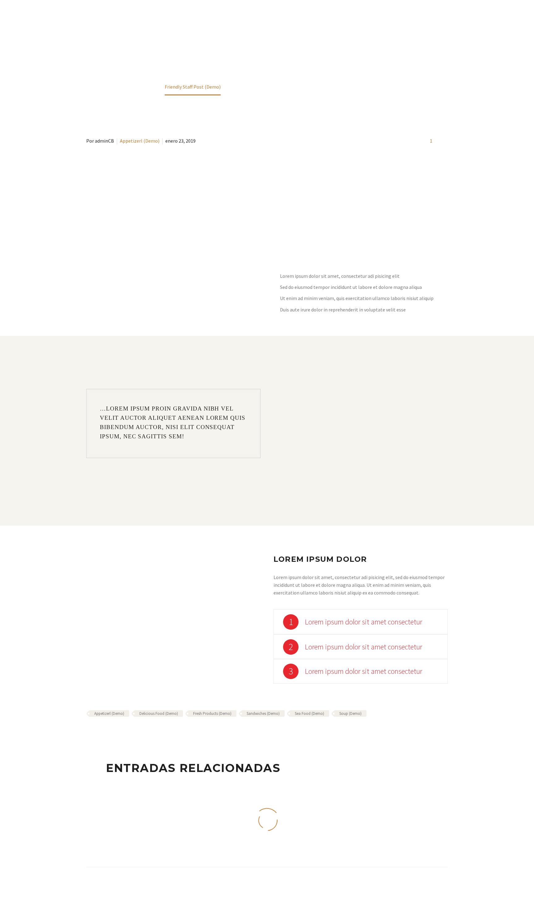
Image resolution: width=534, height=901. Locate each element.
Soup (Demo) (350, 713)
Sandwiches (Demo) (263, 713)
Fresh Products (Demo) (212, 713)
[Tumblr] (117, 731)
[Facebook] (90, 731)
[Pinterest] (108, 731)
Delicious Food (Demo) (158, 713)
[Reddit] (135, 731)
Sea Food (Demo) (309, 713)
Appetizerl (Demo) (139, 141)
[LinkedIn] (126, 731)
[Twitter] (99, 731)
